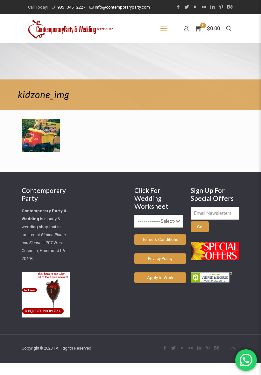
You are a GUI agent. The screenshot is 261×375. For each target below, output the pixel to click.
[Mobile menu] (164, 28)
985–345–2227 (71, 7)
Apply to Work (160, 277)
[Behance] (229, 7)
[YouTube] (195, 7)
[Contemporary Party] (70, 28)
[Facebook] (178, 7)
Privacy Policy (160, 258)
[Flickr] (204, 7)
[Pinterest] (221, 7)
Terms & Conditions (160, 239)
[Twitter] (186, 7)
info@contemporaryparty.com (122, 7)
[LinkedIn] (212, 7)
